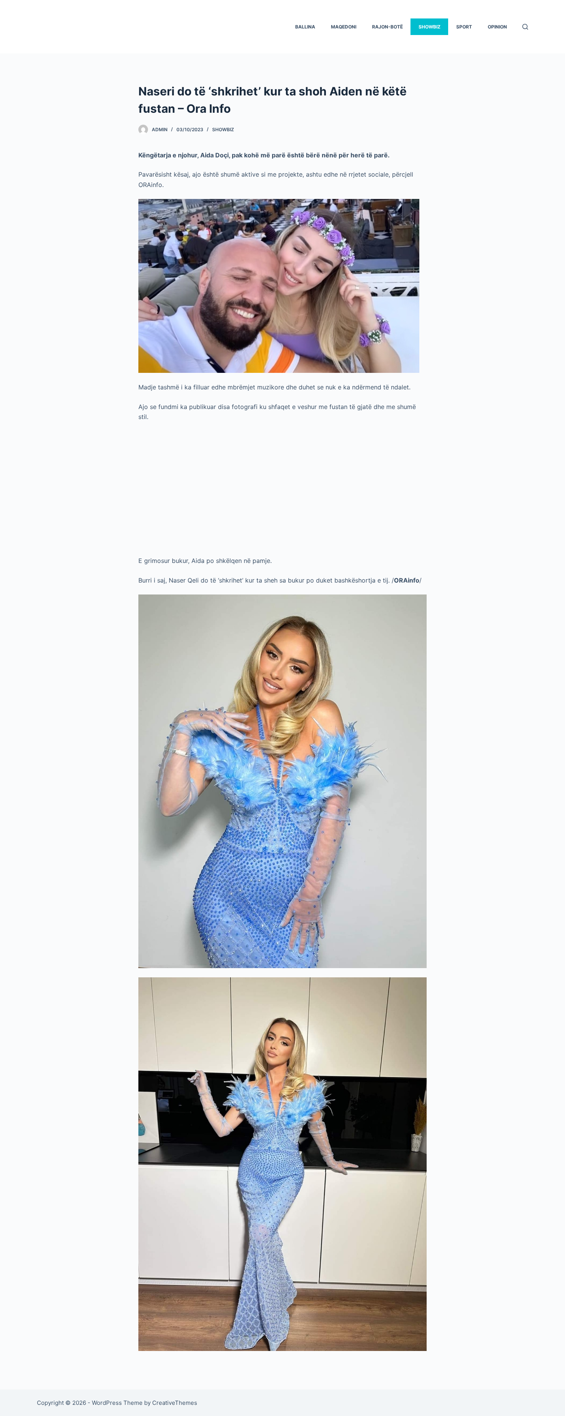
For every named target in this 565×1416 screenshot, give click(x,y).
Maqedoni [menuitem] (343, 27)
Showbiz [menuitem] (429, 27)
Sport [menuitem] (464, 27)
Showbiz (223, 129)
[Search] (525, 27)
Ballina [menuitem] (305, 27)
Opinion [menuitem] (497, 27)
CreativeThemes (174, 1402)
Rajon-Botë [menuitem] (387, 27)
